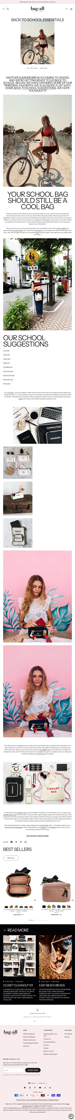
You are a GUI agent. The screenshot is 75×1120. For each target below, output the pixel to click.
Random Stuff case (8, 375)
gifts (36, 1106)
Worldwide (68, 1034)
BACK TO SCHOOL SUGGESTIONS (35, 88)
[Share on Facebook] (11, 842)
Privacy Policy (21, 1100)
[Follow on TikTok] (45, 1088)
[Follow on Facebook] (25, 1088)
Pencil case (6, 354)
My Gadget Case (44, 750)
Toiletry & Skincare (29, 1040)
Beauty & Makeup (29, 1037)
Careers (46, 1048)
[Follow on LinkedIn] (50, 1088)
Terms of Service (31, 1100)
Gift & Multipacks (29, 1034)
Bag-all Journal (48, 1051)
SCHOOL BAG (47, 194)
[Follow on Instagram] (30, 1088)
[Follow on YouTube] (40, 1088)
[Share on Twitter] (16, 842)
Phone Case (6, 383)
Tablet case (6, 363)
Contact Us (47, 1039)
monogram (38, 230)
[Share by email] (25, 842)
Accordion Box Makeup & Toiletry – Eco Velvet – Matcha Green (18, 910)
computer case (21, 813)
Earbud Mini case (8, 379)
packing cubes (27, 1106)
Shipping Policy (53, 1100)
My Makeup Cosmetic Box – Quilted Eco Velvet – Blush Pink (56, 910)
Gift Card (26, 1046)
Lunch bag (6, 350)
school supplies (61, 228)
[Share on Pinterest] (21, 842)
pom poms (41, 754)
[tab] (17, 849)
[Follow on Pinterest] (35, 1088)
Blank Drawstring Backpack (14, 827)
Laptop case (6, 359)
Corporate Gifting (49, 1042)
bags (37, 232)
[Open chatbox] (71, 1116)
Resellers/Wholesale (50, 1054)
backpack (53, 827)
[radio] (6, 905)
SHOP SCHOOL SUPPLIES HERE (37, 836)
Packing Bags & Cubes (30, 1043)
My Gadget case (7, 367)
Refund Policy (43, 1100)
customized (44, 825)
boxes (20, 399)
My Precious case (8, 371)
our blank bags (17, 230)
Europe (67, 1037)
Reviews (46, 1045)
